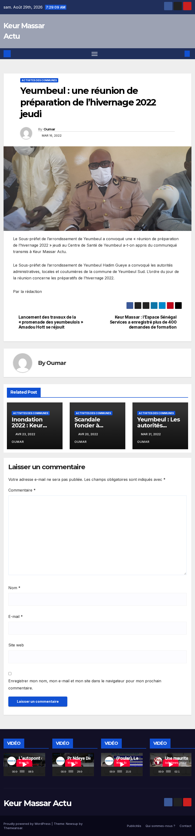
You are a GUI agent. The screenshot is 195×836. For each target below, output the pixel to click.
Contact (185, 826)
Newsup (72, 824)
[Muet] (37, 771)
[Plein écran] (41, 771)
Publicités (134, 826)
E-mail (15, 616)
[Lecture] (9, 771)
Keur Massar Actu (37, 803)
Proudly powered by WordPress (28, 824)
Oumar (49, 129)
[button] (179, 53)
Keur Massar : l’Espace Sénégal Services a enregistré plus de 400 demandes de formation (143, 322)
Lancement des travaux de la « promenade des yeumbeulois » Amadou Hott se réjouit (51, 322)
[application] (24, 764)
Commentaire (22, 490)
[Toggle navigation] (94, 53)
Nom (14, 587)
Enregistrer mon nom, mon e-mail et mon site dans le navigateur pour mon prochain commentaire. (84, 684)
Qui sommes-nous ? (160, 826)
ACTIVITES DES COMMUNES (39, 80)
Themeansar (13, 828)
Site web (16, 645)
